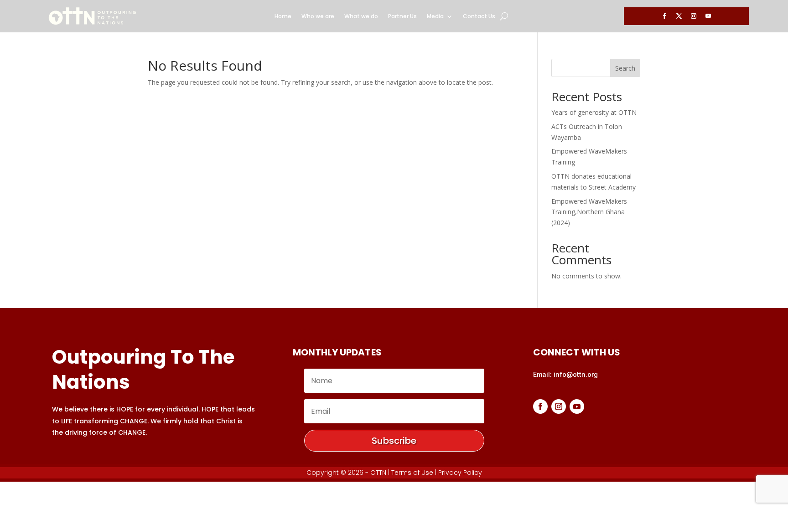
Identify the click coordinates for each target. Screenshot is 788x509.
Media (435, 16)
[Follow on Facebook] (664, 15)
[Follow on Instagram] (693, 15)
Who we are (317, 16)
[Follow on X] (679, 15)
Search (625, 68)
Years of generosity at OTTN (594, 112)
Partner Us (402, 16)
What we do (361, 16)
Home (283, 16)
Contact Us (479, 16)
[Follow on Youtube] (708, 15)
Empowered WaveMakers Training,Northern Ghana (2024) (589, 212)
